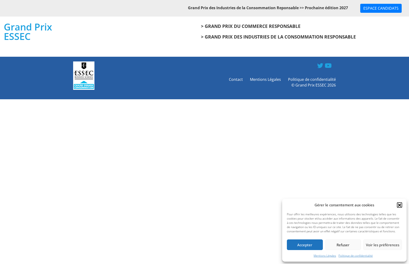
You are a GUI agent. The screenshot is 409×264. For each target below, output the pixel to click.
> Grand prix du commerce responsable (251, 26)
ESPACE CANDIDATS (381, 8)
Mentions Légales (325, 256)
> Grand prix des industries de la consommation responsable (278, 37)
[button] (399, 205)
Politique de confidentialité (355, 256)
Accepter (304, 244)
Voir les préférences (382, 244)
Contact (236, 79)
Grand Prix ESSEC (28, 31)
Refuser (343, 244)
